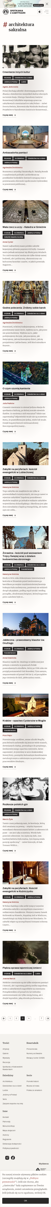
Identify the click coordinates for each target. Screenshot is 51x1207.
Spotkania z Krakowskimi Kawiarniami (12, 1068)
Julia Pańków (8, 403)
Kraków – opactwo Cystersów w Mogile (24, 721)
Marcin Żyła (8, 819)
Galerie (5, 1053)
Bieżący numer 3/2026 (36, 1058)
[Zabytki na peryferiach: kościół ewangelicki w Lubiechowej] (26, 453)
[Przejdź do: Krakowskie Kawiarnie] (25, 4)
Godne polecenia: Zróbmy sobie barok (24, 308)
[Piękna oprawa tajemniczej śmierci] (26, 952)
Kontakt (6, 1117)
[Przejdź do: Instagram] (7, 1157)
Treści (6, 1043)
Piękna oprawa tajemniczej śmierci (22, 968)
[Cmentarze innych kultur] (26, 56)
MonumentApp (9, 1126)
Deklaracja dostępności (12, 1144)
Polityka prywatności (11, 1148)
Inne (5, 1111)
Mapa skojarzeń (9, 1131)
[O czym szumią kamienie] (26, 373)
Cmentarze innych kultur (16, 72)
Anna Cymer (8, 242)
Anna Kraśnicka (9, 658)
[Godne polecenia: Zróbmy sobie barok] (26, 292)
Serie (29, 1075)
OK (25, 1201)
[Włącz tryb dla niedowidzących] (40, 12)
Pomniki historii (33, 1081)
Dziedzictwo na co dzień (12, 1086)
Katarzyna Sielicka (11, 487)
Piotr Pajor (7, 736)
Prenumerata (32, 1049)
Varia (5, 1099)
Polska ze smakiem (34, 1090)
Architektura (7, 1081)
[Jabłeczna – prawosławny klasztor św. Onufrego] (26, 624)
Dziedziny (8, 1075)
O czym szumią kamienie (16, 388)
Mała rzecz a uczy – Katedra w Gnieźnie (24, 227)
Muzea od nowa (33, 1086)
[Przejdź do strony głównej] (14, 12)
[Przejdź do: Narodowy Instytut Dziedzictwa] (41, 1170)
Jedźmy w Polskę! (10, 1095)
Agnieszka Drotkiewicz (12, 168)
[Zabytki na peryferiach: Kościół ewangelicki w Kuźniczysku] (26, 872)
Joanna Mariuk (9, 979)
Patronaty (6, 1122)
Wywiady (6, 1058)
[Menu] (46, 12)
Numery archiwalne (34, 1053)
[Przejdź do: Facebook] (13, 1157)
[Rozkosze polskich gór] (26, 789)
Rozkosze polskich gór (15, 804)
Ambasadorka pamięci (15, 153)
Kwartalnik (32, 1043)
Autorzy (6, 1135)
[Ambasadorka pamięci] (26, 137)
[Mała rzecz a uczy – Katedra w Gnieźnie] (26, 211)
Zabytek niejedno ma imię (13, 1104)
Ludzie (5, 1090)
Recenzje (6, 1062)
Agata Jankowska (10, 87)
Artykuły (6, 1049)
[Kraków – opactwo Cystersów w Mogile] (26, 705)
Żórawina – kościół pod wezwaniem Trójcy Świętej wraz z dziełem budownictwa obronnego (22, 556)
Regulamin (7, 1139)
